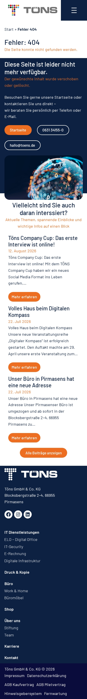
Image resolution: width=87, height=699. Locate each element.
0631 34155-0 (53, 130)
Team (9, 634)
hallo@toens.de (22, 145)
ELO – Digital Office (20, 539)
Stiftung (11, 627)
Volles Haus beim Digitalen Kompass (39, 311)
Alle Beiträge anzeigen (43, 453)
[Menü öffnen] (74, 10)
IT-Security (13, 546)
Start (9, 29)
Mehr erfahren (24, 296)
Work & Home (16, 590)
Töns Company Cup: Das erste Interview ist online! (43, 241)
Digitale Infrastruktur (22, 560)
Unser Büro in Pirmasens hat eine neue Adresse (41, 382)
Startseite (18, 130)
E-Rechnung (15, 553)
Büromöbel (13, 597)
